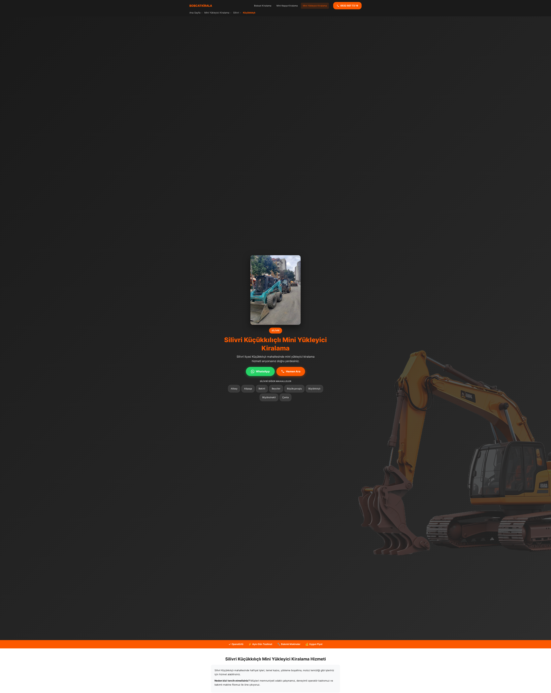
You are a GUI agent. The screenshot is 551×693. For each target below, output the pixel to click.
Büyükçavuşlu (294, 388)
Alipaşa (248, 388)
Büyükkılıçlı (314, 388)
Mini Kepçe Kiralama (287, 5)
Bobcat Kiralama (262, 5)
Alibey (234, 388)
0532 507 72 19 (349, 5)
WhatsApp (263, 371)
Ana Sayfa (194, 12)
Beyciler (276, 388)
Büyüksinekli (269, 397)
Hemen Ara (293, 371)
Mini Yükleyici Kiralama (315, 5)
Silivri (236, 12)
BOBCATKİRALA (200, 5)
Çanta (285, 397)
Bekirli (262, 388)
